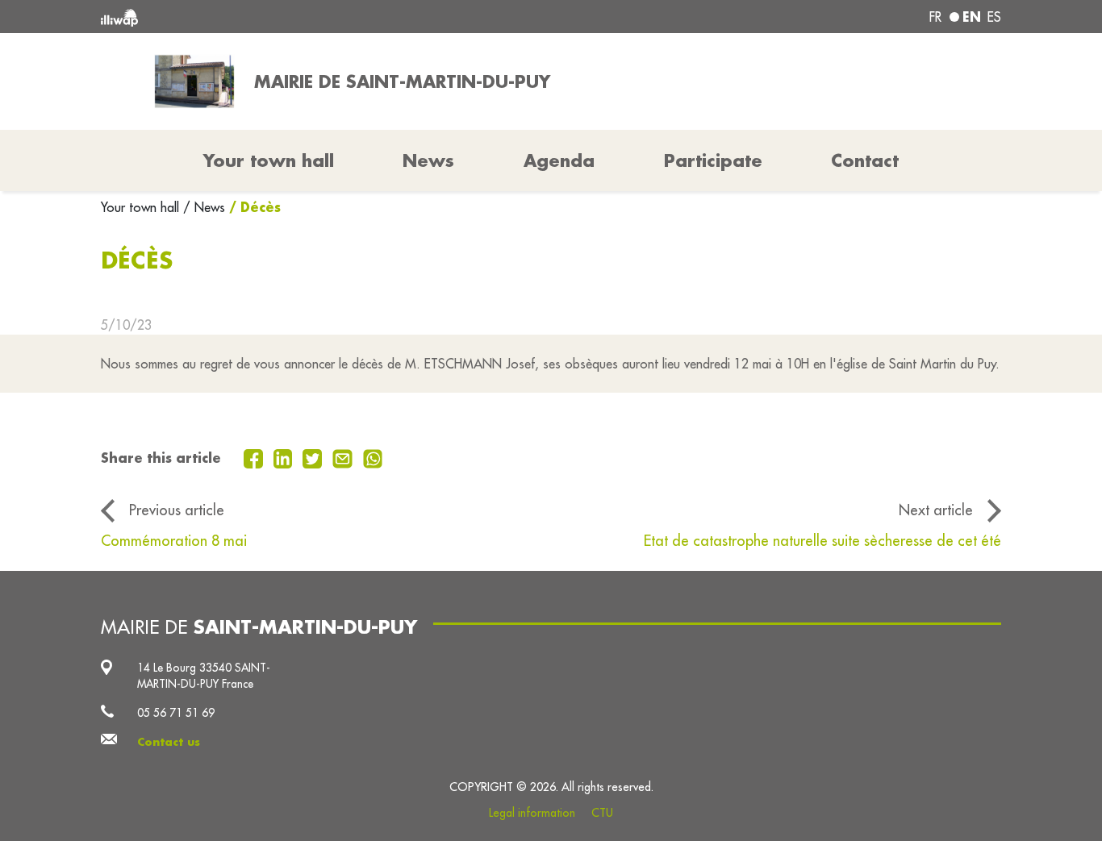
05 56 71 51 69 (176, 713)
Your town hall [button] (268, 160)
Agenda (559, 160)
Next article (936, 509)
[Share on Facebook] (255, 457)
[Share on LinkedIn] (285, 457)
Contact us (168, 742)
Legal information (532, 813)
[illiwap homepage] (282, 16)
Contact (865, 160)
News (428, 160)
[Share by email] (344, 457)
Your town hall (142, 207)
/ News (204, 207)
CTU (602, 813)
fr (935, 17)
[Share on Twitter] (314, 457)
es (994, 17)
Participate (713, 160)
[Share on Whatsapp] (373, 457)
